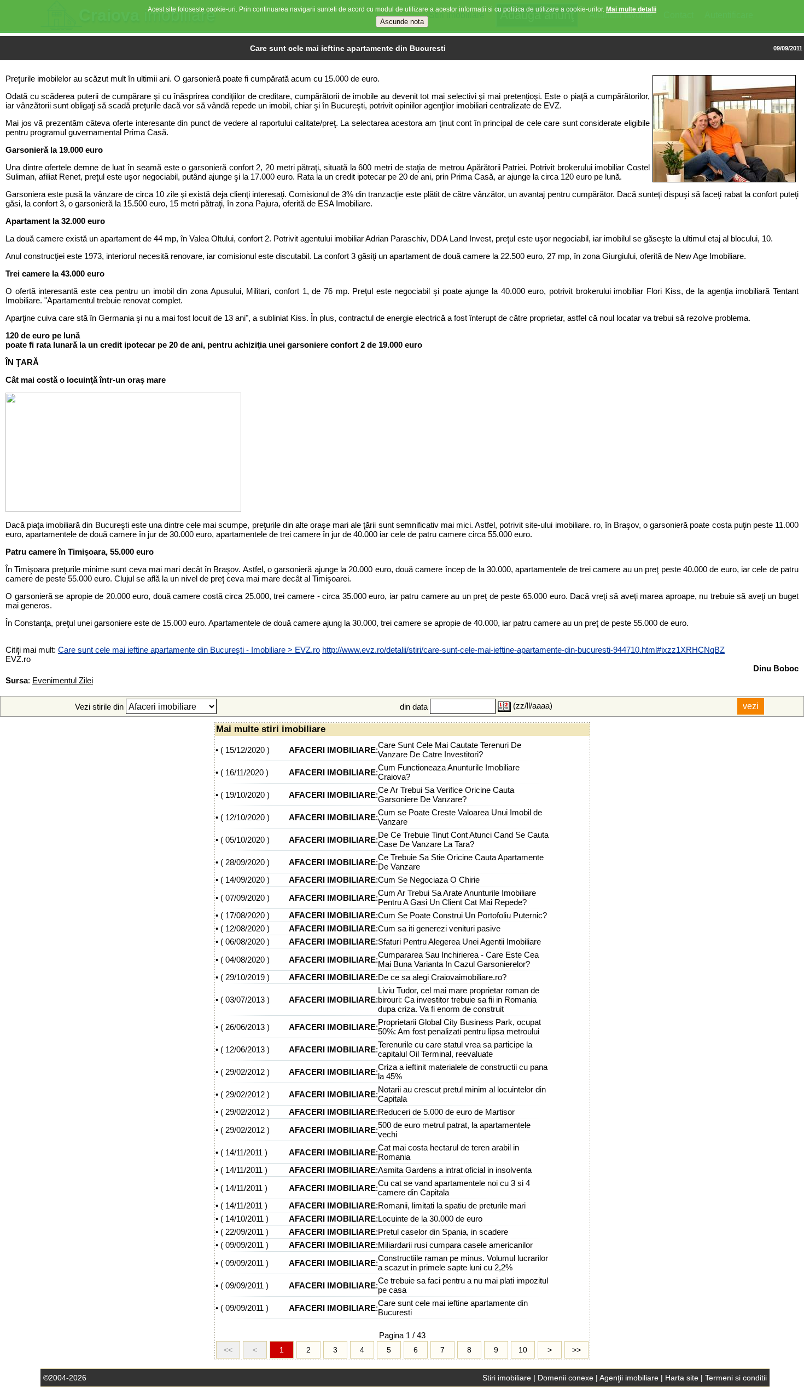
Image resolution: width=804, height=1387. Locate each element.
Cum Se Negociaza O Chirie (429, 879)
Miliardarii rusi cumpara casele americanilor (455, 1245)
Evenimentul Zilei (62, 680)
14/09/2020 (245, 879)
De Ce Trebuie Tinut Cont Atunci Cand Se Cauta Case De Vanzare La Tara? (463, 839)
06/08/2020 (245, 941)
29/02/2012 (245, 1072)
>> (576, 1349)
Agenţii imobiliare (629, 1377)
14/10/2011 (244, 1218)
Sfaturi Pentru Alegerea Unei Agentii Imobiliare (459, 941)
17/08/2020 (245, 915)
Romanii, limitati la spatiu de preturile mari (452, 1205)
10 (522, 1349)
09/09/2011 (244, 1245)
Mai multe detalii (631, 9)
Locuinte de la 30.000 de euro (430, 1218)
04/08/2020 (245, 959)
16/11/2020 (244, 772)
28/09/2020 (245, 862)
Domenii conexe (565, 1377)
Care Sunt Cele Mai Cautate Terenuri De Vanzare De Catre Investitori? (449, 749)
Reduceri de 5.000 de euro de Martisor (446, 1111)
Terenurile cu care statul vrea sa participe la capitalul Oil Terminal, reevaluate (455, 1049)
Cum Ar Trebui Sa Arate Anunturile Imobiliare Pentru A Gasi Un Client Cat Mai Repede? (457, 897)
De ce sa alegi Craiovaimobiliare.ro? (442, 977)
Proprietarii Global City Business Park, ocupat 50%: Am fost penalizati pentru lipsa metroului (459, 1026)
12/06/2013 (245, 1049)
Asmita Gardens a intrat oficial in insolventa (455, 1170)
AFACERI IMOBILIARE (332, 750)
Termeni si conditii (736, 1377)
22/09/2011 (244, 1231)
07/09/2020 (245, 897)
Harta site (681, 1377)
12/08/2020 (245, 928)
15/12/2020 (245, 750)
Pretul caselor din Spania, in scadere (443, 1231)
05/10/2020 (245, 839)
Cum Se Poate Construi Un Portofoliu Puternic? (462, 915)
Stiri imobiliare (506, 1377)
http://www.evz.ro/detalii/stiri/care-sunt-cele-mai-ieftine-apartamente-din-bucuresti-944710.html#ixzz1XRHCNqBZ (523, 649)
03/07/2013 (245, 999)
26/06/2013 (245, 1027)
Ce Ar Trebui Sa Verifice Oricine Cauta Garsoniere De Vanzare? (446, 794)
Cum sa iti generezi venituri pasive (439, 928)
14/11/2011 (244, 1152)
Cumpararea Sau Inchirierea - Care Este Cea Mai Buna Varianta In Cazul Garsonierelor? (458, 959)
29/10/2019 (245, 977)
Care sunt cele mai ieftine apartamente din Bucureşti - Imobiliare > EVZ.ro (189, 649)
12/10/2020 (245, 817)
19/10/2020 (245, 794)
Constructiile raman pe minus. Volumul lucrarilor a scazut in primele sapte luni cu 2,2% (463, 1262)
